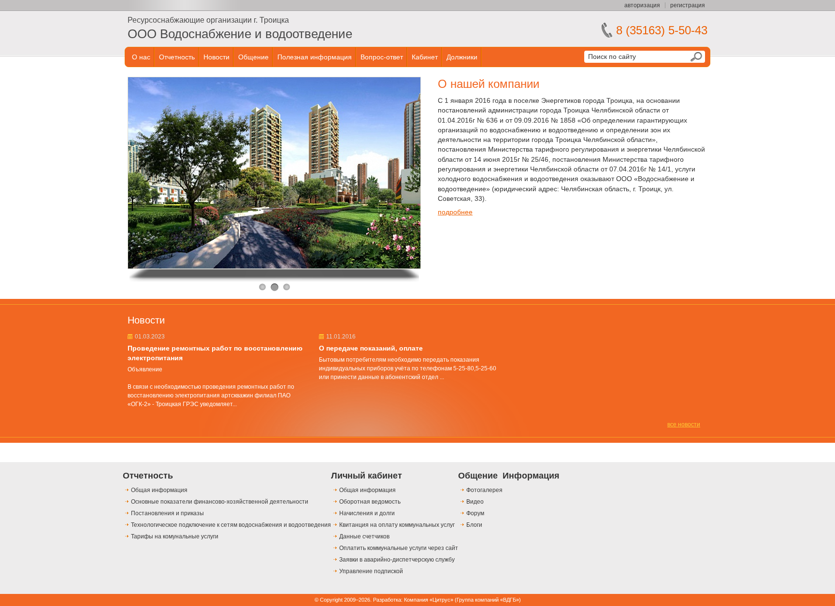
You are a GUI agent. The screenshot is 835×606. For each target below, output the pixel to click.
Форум (475, 513)
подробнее (455, 212)
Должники (461, 57)
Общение (253, 57)
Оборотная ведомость (370, 501)
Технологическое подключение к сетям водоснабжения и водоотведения (231, 524)
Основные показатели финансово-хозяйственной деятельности (219, 501)
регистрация (687, 5)
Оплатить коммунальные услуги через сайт (398, 548)
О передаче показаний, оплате (371, 348)
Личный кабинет (366, 475)
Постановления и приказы (167, 513)
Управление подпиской (371, 571)
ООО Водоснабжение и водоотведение (240, 34)
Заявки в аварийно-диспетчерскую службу (397, 559)
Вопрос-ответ (381, 57)
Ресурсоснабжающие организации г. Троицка (208, 20)
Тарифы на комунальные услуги (174, 536)
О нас (141, 57)
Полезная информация (314, 57)
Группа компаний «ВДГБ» (488, 600)
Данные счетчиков (364, 536)
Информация (531, 475)
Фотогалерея (484, 490)
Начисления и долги (367, 513)
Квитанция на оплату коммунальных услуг (397, 524)
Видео (475, 501)
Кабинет (425, 57)
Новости (216, 57)
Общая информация (159, 490)
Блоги (474, 524)
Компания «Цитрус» (428, 600)
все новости (683, 424)
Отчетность (177, 57)
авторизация (642, 5)
